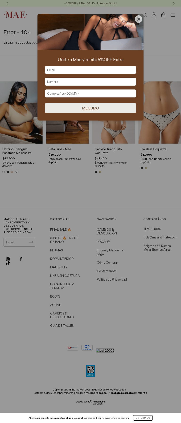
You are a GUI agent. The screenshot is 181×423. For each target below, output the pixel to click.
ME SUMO (90, 108)
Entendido (143, 418)
